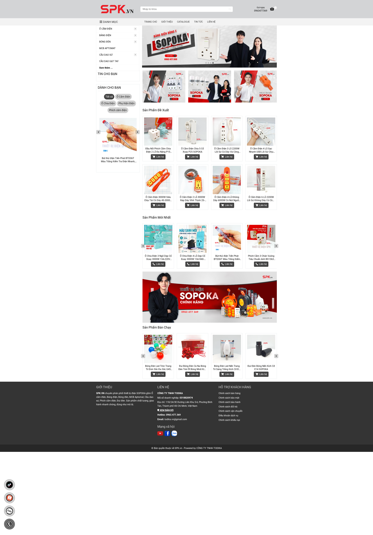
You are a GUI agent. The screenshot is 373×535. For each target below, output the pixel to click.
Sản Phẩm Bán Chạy (156, 327)
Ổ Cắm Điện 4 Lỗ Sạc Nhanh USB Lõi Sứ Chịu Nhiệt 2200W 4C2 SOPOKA (261, 150)
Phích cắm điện (118, 110)
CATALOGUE (183, 21)
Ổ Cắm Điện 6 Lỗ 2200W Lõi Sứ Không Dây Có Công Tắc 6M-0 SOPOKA (261, 199)
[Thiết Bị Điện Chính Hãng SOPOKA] (117, 9)
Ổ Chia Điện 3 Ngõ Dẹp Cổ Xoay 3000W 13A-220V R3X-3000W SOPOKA (158, 258)
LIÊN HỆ (211, 21)
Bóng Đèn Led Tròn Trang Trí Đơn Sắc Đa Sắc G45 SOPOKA (158, 368)
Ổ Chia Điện (108, 103)
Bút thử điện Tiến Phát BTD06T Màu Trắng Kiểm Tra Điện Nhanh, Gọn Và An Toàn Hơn (227, 258)
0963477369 (260, 10)
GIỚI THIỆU (167, 21)
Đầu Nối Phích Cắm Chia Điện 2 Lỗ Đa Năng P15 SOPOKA (158, 150)
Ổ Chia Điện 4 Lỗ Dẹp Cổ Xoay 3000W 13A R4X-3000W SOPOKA (192, 258)
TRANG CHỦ (150, 21)
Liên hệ (160, 156)
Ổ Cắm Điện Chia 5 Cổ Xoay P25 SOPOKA (192, 150)
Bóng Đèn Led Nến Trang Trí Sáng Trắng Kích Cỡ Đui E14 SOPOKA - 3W (227, 368)
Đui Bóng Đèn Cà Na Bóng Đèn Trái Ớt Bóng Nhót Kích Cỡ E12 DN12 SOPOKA (192, 368)
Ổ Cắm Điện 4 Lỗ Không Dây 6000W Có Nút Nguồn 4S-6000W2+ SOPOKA (226, 199)
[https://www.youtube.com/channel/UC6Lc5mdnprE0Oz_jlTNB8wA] (160, 433)
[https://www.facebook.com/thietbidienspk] (167, 433)
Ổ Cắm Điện (123, 96)
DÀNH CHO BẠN (109, 87)
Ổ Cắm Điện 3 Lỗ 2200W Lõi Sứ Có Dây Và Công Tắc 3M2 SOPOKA (226, 150)
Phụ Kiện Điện (126, 103)
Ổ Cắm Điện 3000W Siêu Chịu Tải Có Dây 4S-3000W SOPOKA (158, 199)
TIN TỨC (198, 21)
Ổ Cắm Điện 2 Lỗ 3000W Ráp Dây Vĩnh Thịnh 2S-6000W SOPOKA (192, 199)
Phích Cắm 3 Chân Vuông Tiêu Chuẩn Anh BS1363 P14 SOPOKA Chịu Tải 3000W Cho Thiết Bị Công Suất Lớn (261, 258)
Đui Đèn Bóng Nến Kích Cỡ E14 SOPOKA (261, 368)
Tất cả (109, 96)
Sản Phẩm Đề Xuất (155, 110)
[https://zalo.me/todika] (174, 433)
